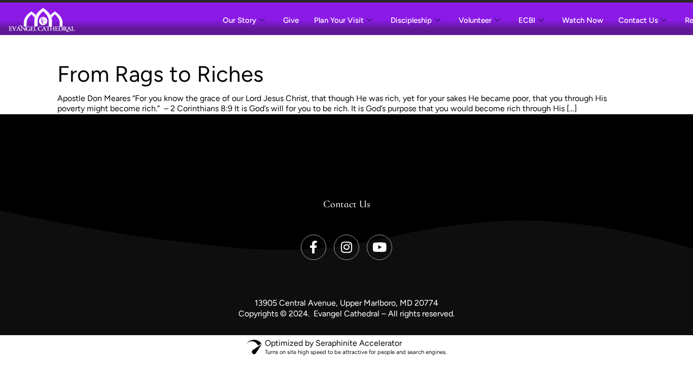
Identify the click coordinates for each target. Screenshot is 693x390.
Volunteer (475, 20)
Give (291, 20)
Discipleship (411, 20)
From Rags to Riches (160, 73)
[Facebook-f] (313, 247)
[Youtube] (379, 247)
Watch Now (582, 20)
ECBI (526, 20)
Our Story (239, 20)
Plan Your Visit (339, 20)
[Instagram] (346, 247)
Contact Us (638, 20)
